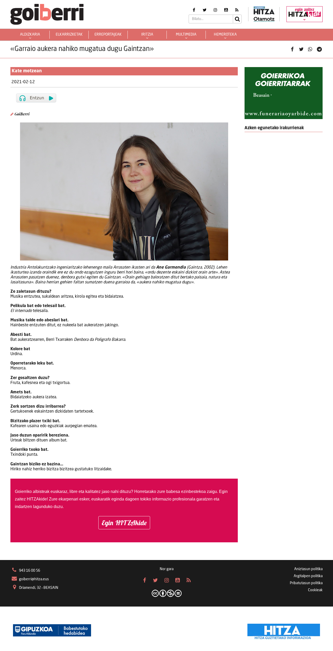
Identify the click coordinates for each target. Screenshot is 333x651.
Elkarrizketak (69, 34)
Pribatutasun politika (306, 583)
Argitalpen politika (308, 576)
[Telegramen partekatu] (319, 49)
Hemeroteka (225, 34)
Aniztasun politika (308, 569)
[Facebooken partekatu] (292, 49)
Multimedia (186, 34)
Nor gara (167, 569)
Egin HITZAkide (124, 522)
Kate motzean (27, 71)
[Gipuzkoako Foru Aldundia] (52, 630)
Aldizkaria (30, 34)
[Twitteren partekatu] (301, 49)
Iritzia (147, 34)
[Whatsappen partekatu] (310, 49)
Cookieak (315, 590)
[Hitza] (283, 630)
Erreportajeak (108, 34)
